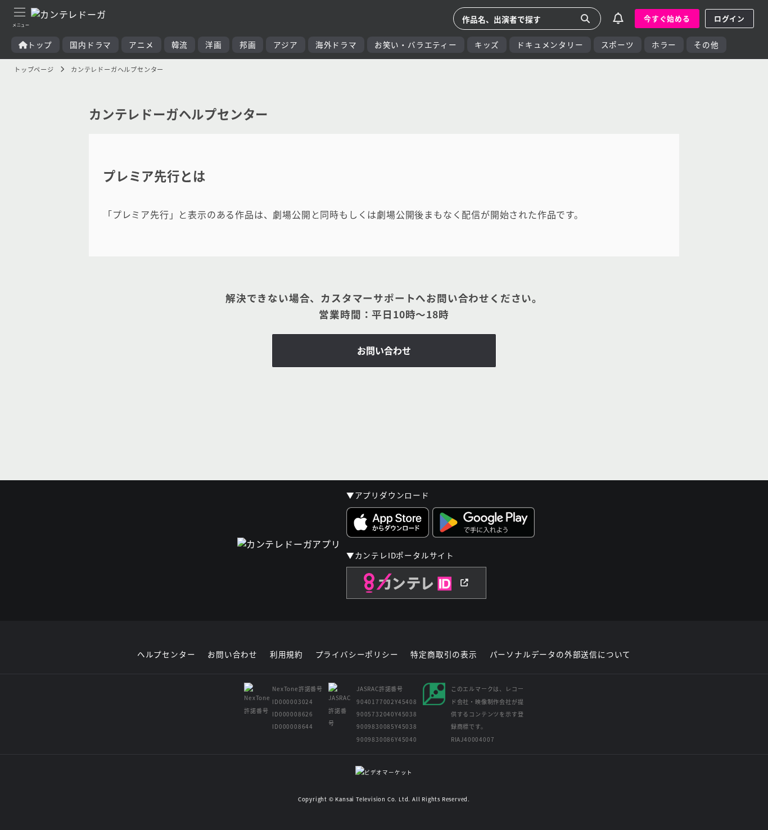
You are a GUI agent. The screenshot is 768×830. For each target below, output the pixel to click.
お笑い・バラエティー (415, 44)
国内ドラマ (90, 44)
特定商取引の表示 (443, 654)
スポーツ (617, 44)
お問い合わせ (384, 350)
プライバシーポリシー (357, 654)
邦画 (248, 44)
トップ (40, 44)
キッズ (487, 44)
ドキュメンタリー (550, 44)
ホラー (664, 44)
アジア (285, 44)
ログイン (729, 18)
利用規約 (286, 654)
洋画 (213, 44)
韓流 (179, 44)
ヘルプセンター (166, 654)
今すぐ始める (667, 18)
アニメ (141, 44)
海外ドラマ (336, 44)
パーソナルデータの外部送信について (560, 654)
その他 (706, 44)
